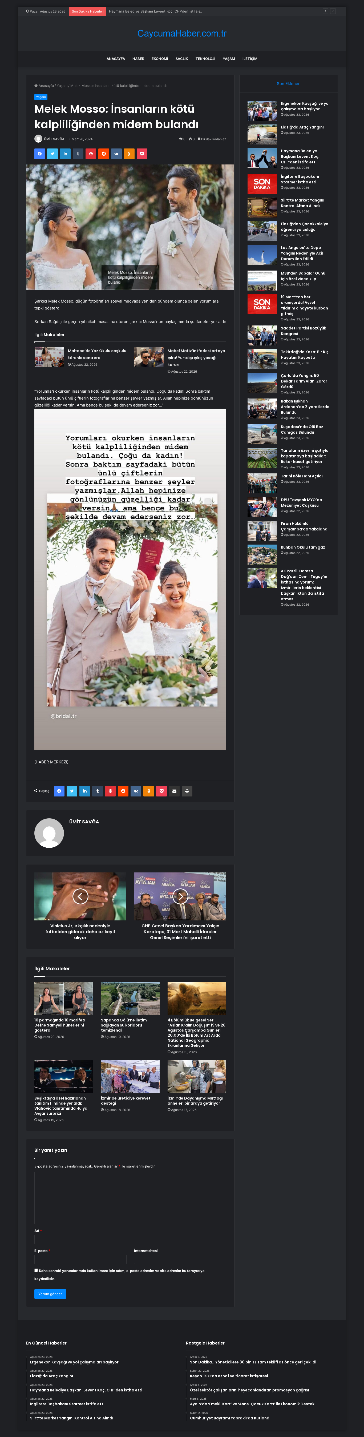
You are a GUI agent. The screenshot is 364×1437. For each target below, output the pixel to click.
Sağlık (182, 59)
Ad (38, 1231)
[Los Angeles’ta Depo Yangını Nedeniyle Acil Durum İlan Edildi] (262, 255)
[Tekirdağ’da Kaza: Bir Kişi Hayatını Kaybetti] (262, 359)
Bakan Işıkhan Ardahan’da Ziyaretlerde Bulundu (305, 407)
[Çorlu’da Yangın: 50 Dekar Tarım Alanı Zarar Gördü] (262, 383)
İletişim (249, 59)
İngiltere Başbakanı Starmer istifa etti (300, 179)
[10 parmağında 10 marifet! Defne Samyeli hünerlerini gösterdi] (63, 998)
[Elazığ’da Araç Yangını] (262, 134)
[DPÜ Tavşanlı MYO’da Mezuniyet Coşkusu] (262, 507)
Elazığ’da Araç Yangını (302, 127)
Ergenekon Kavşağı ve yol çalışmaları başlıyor (305, 106)
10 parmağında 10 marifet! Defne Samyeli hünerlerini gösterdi (59, 1025)
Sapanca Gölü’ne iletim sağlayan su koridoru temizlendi (124, 1025)
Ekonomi (160, 59)
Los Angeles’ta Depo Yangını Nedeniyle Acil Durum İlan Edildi (302, 253)
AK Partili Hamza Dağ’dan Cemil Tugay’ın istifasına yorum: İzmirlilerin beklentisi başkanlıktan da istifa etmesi (304, 585)
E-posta (42, 1251)
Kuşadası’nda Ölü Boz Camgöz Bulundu (302, 429)
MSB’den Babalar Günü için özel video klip (303, 276)
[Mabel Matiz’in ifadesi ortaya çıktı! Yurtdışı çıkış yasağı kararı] (149, 357)
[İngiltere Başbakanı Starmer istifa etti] (262, 184)
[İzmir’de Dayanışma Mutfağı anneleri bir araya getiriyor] (197, 1076)
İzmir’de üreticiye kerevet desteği (126, 1101)
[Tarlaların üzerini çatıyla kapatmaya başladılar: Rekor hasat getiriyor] (262, 458)
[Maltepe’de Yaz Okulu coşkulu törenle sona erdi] (49, 357)
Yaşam (229, 59)
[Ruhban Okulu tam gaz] (262, 555)
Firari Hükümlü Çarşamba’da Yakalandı (305, 526)
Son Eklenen (289, 83)
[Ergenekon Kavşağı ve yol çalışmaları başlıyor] (262, 111)
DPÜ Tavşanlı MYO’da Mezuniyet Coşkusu (301, 502)
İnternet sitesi (146, 1251)
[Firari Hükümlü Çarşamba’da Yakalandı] (262, 531)
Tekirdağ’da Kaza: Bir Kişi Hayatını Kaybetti (305, 354)
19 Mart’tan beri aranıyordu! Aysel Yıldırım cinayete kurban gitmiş (304, 305)
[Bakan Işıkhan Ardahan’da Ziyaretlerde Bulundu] (262, 408)
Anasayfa (116, 59)
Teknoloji (205, 59)
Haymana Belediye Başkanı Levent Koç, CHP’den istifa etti (156, 11)
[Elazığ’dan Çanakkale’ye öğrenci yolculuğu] (262, 231)
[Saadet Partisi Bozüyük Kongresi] (262, 335)
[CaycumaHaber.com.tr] (182, 33)
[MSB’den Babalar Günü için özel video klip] (262, 281)
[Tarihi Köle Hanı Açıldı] (262, 483)
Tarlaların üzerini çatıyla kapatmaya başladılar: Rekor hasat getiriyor (305, 456)
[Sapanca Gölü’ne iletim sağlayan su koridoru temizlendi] (130, 998)
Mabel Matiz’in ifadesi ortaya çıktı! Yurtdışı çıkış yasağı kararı (196, 357)
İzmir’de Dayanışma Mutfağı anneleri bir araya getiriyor (195, 1101)
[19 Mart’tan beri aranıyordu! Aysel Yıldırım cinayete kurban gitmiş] (262, 304)
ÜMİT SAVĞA (54, 139)
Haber (138, 59)
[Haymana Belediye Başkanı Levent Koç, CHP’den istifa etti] (262, 158)
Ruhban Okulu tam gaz (303, 547)
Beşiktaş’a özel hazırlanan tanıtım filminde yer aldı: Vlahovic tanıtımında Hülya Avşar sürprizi (60, 1106)
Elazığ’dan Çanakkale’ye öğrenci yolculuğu (304, 226)
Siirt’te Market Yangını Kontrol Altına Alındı (302, 203)
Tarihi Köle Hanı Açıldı (302, 476)
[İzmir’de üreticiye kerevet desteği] (130, 1076)
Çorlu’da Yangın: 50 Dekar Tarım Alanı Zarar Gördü (304, 381)
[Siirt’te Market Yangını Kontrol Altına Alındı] (262, 208)
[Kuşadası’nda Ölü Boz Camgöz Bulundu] (262, 434)
